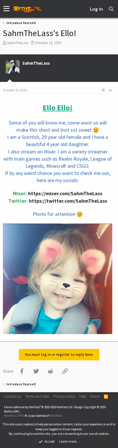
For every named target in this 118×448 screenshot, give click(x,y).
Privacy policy (64, 396)
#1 (110, 90)
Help (82, 396)
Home (95, 396)
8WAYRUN (55, 416)
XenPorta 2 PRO (14, 416)
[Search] (111, 9)
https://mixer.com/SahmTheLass (65, 193)
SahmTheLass (17, 42)
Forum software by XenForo (38, 407)
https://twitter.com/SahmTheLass (68, 201)
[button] (6, 9)
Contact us (12, 396)
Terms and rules (37, 396)
